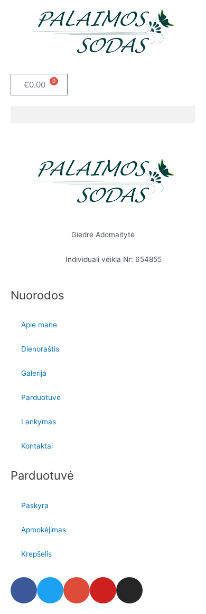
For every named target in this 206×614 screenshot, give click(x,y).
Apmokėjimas (43, 529)
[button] (103, 114)
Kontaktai (37, 446)
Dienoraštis (40, 349)
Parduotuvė (41, 397)
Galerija (33, 373)
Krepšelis (36, 554)
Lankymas (38, 421)
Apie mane (39, 324)
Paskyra (35, 505)
